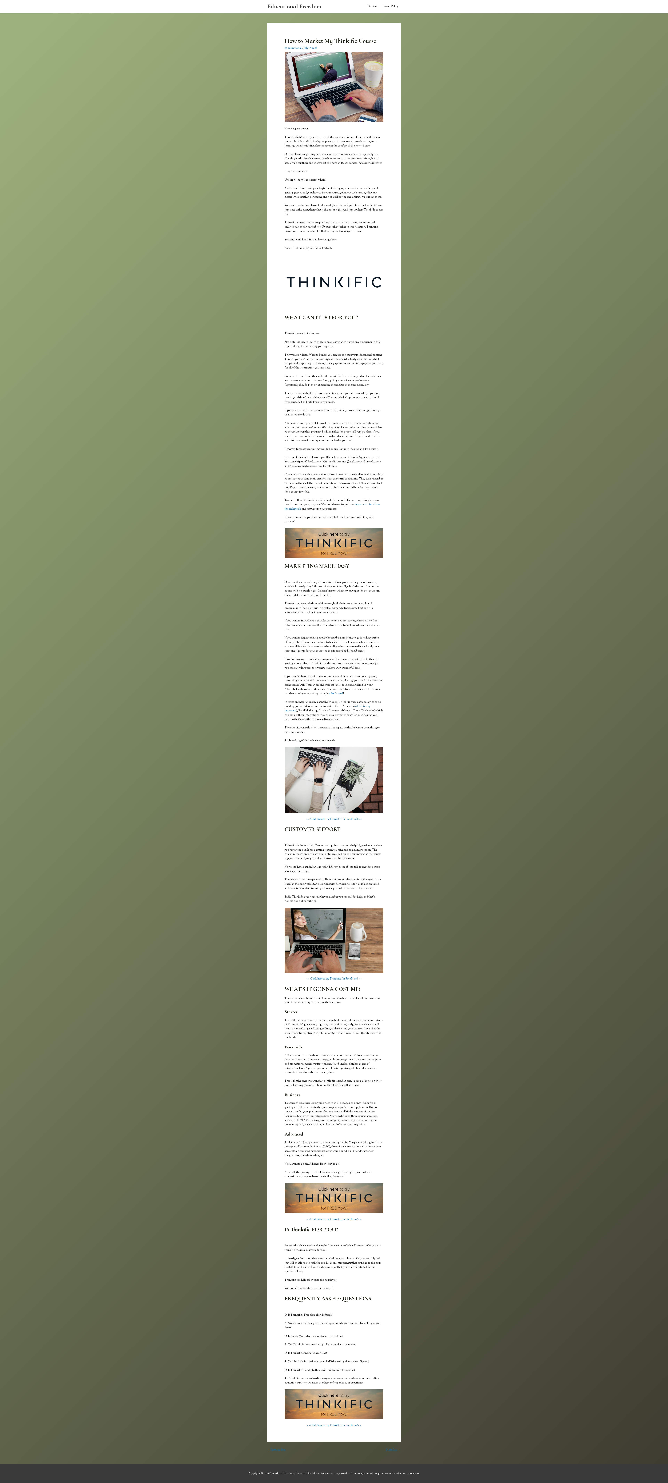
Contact (372, 6)
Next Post (393, 1450)
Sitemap (301, 1473)
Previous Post (277, 1450)
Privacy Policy (390, 6)
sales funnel (336, 694)
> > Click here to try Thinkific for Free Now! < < (334, 819)
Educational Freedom (294, 6)
